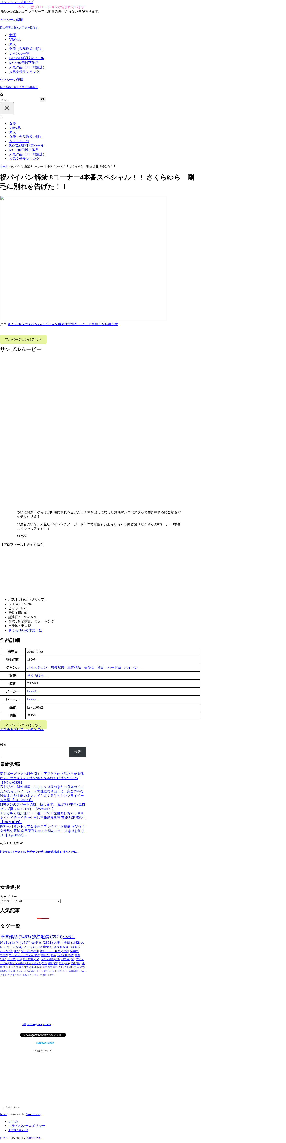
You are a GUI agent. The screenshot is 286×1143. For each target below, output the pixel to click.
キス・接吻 (50, 959)
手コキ (79, 967)
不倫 (34, 967)
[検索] (1, 95)
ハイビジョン (48, 324)
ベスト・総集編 (70, 971)
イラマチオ (65, 967)
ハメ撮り (22, 963)
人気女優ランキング (24, 72)
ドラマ (14, 959)
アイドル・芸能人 (23, 975)
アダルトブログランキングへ (22, 729)
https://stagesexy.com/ (36, 1024)
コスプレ (6, 971)
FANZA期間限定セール (26, 58)
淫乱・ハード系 (83, 324)
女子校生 (31, 959)
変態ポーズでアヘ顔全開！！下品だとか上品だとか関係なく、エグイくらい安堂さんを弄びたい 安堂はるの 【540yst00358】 (42, 778)
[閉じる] (7, 108)
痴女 (51, 947)
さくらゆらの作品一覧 (25, 630)
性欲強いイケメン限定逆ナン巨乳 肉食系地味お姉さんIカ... (39, 851)
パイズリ (65, 955)
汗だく (37, 975)
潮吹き (48, 955)
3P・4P (30, 951)
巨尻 (13, 967)
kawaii (33, 691)
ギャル (9, 975)
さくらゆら (16, 324)
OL (43, 967)
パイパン (31, 324)
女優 (12, 35)
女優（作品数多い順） (26, 49)
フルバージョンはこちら (23, 339)
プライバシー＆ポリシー (26, 1126)
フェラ (32, 947)
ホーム (4, 166)
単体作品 (64, 324)
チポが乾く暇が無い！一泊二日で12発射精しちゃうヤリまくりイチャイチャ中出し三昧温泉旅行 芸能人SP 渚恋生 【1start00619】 (43, 817)
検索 (3, 744)
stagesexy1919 (45, 1042)
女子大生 (55, 971)
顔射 (64, 963)
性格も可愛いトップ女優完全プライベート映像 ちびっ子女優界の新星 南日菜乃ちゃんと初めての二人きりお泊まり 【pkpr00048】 (42, 831)
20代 (76, 963)
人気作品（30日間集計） (27, 67)
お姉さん (39, 963)
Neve (3, 1114)
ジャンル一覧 (19, 53)
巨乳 (21, 942)
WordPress (33, 1114)
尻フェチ (48, 975)
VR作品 (15, 39)
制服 (53, 963)
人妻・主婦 (67, 942)
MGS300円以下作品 (23, 62)
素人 (12, 44)
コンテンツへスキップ (16, 2)
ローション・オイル (24, 971)
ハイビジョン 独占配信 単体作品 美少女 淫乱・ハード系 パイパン (84, 667)
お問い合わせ (18, 1130)
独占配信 (101, 324)
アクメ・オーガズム (24, 955)
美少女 (113, 324)
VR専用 (68, 959)
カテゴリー (8, 896)
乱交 (52, 967)
